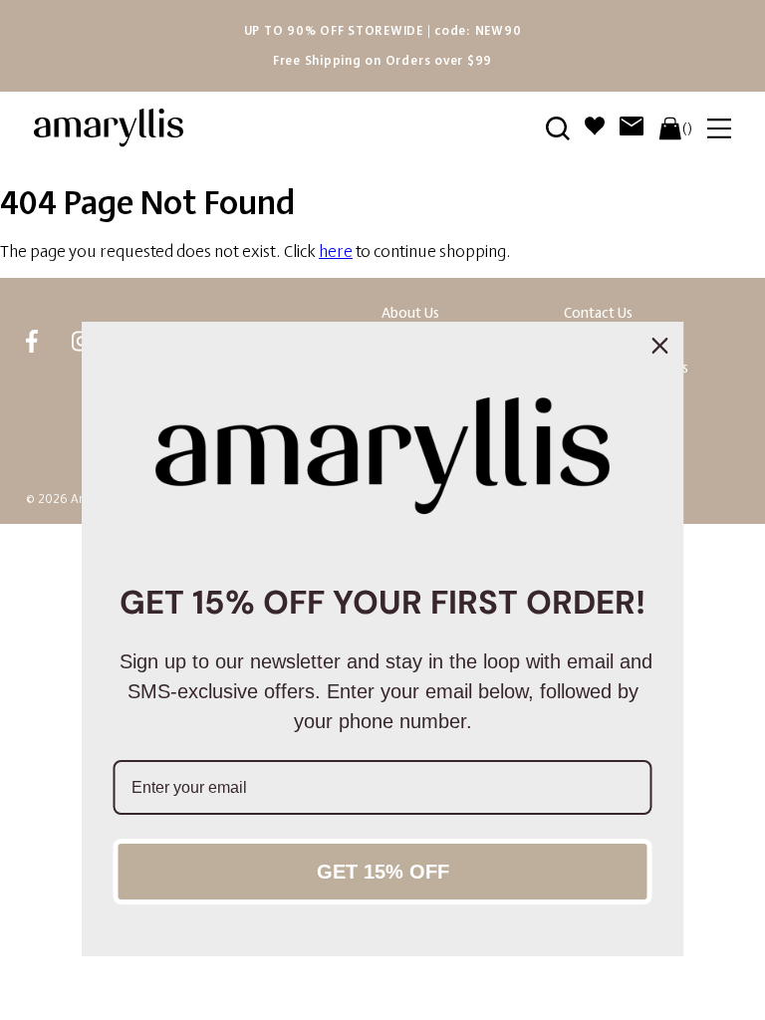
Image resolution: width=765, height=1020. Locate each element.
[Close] (660, 346)
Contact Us (598, 313)
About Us (410, 313)
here (336, 251)
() (687, 128)
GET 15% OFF (383, 872)
